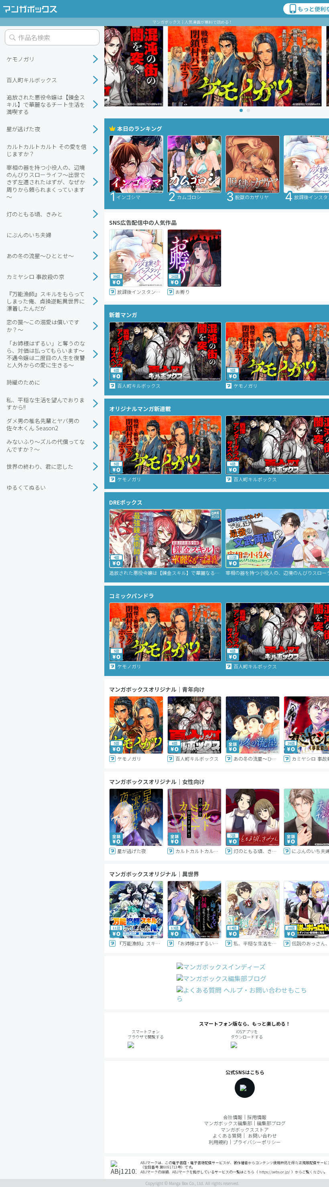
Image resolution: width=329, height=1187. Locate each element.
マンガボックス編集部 (228, 1123)
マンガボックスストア (245, 1129)
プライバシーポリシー (257, 1141)
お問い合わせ (262, 1135)
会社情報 (232, 1117)
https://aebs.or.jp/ (274, 1172)
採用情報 (256, 1117)
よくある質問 (227, 1135)
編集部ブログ (271, 1123)
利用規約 (218, 1141)
